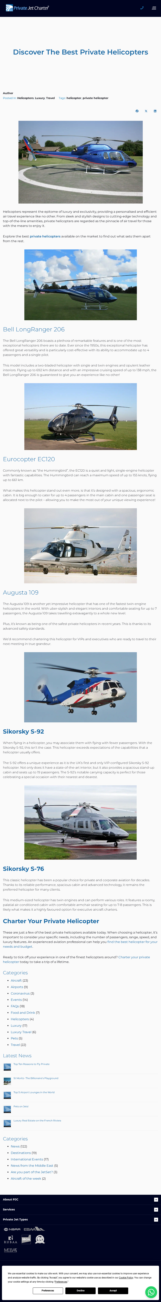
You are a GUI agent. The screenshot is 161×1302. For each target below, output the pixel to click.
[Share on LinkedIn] (155, 111)
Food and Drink (23, 1013)
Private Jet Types (15, 1219)
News (15, 1146)
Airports (17, 987)
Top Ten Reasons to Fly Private (31, 1064)
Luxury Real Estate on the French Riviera (37, 1120)
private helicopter (95, 98)
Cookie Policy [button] (126, 1277)
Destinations (21, 1153)
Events (16, 1000)
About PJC (10, 1199)
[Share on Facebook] (137, 111)
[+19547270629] (143, 8)
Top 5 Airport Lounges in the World (34, 1092)
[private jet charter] (27, 9)
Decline (80, 1290)
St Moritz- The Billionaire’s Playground (36, 1078)
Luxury (40, 98)
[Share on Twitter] (146, 111)
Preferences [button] (61, 1281)
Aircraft (16, 980)
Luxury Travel (21, 1032)
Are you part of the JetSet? (32, 1172)
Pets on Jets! (21, 1106)
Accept (113, 1290)
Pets (14, 1038)
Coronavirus (20, 993)
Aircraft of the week (26, 1178)
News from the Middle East (32, 1165)
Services (9, 1209)
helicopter (74, 98)
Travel (50, 98)
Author (8, 93)
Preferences (48, 1290)
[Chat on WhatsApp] (151, 1292)
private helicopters (45, 236)
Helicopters (25, 98)
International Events (27, 1159)
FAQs (15, 1006)
